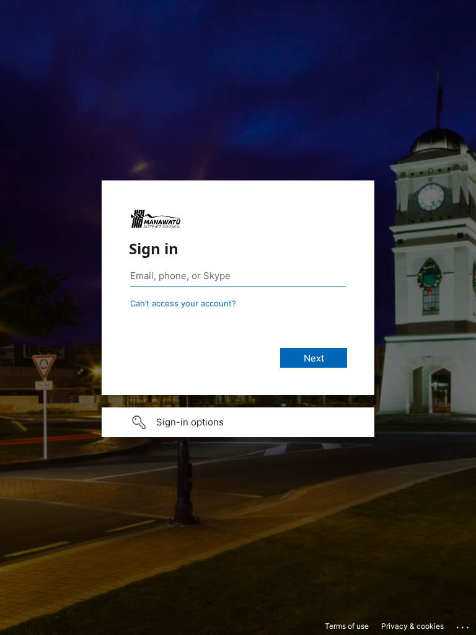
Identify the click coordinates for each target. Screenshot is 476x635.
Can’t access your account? (183, 303)
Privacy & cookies (412, 626)
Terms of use (347, 626)
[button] (238, 422)
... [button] (463, 624)
